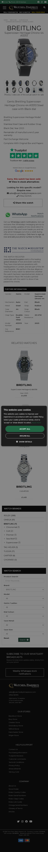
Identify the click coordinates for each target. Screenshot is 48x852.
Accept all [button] (25, 429)
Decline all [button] (25, 436)
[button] (24, 441)
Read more (36, 422)
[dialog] (24, 426)
